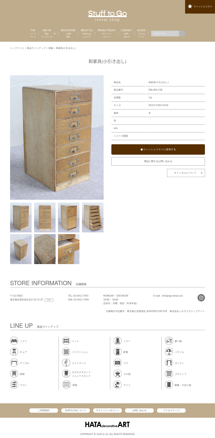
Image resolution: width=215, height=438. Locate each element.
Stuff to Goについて (75, 410)
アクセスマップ (171, 410)
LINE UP (46, 33)
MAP (49, 300)
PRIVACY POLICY (107, 33)
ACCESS (141, 33)
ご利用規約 (44, 410)
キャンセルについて (185, 173)
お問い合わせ (139, 410)
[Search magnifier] (182, 33)
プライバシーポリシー (107, 410)
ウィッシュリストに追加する (159, 149)
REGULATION (68, 33)
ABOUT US (86, 33)
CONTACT (126, 33)
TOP (33, 33)
